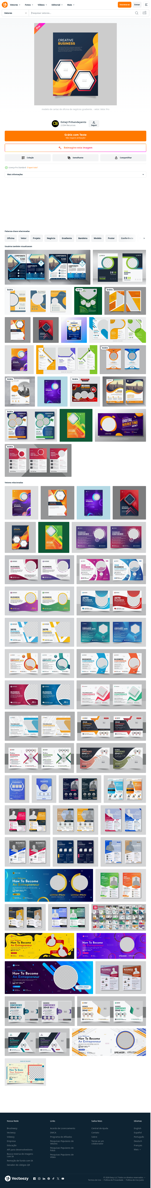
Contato (94, 1132)
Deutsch (136, 1141)
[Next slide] (139, 238)
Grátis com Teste (74, 136)
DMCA (52, 1132)
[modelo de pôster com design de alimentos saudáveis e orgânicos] (85, 391)
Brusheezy (12, 1128)
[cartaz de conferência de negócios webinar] (74, 330)
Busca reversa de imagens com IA (20, 1155)
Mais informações (15, 174)
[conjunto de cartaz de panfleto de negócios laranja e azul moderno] (38, 301)
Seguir (93, 125)
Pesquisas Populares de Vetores (61, 1142)
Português (137, 1136)
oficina (10, 238)
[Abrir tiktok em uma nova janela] (53, 1178)
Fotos (28, 4)
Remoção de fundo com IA (20, 1160)
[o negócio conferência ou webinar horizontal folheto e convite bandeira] (111, 1011)
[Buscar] (134, 13)
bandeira (82, 238)
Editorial (56, 4)
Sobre (93, 1136)
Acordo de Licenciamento (61, 1128)
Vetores (14, 4)
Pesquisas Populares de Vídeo (61, 1155)
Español (136, 1132)
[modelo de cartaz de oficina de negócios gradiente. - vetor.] (18, 330)
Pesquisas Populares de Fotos (61, 1149)
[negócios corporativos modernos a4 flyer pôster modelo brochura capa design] (125, 301)
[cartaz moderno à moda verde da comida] (88, 301)
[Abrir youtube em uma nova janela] (63, 1178)
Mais (69, 4)
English (135, 1128)
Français (136, 1145)
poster (111, 238)
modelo (97, 238)
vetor (23, 238)
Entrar (135, 4)
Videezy (10, 1136)
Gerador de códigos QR (18, 1164)
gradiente (67, 238)
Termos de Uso (92, 1179)
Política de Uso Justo (133, 1179)
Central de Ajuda (98, 1128)
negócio (51, 238)
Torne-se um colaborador (96, 1142)
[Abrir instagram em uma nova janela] (39, 1178)
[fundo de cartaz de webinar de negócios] (120, 425)
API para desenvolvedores (19, 1149)
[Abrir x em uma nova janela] (58, 1178)
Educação (11, 1145)
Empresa (11, 1141)
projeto (36, 238)
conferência (127, 238)
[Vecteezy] (5, 5)
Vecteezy (11, 1132)
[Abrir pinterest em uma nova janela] (48, 1178)
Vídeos (41, 4)
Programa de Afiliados (60, 1136)
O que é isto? (32, 167)
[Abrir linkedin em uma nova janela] (44, 1178)
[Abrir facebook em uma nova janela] (34, 1178)
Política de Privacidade (111, 1179)
